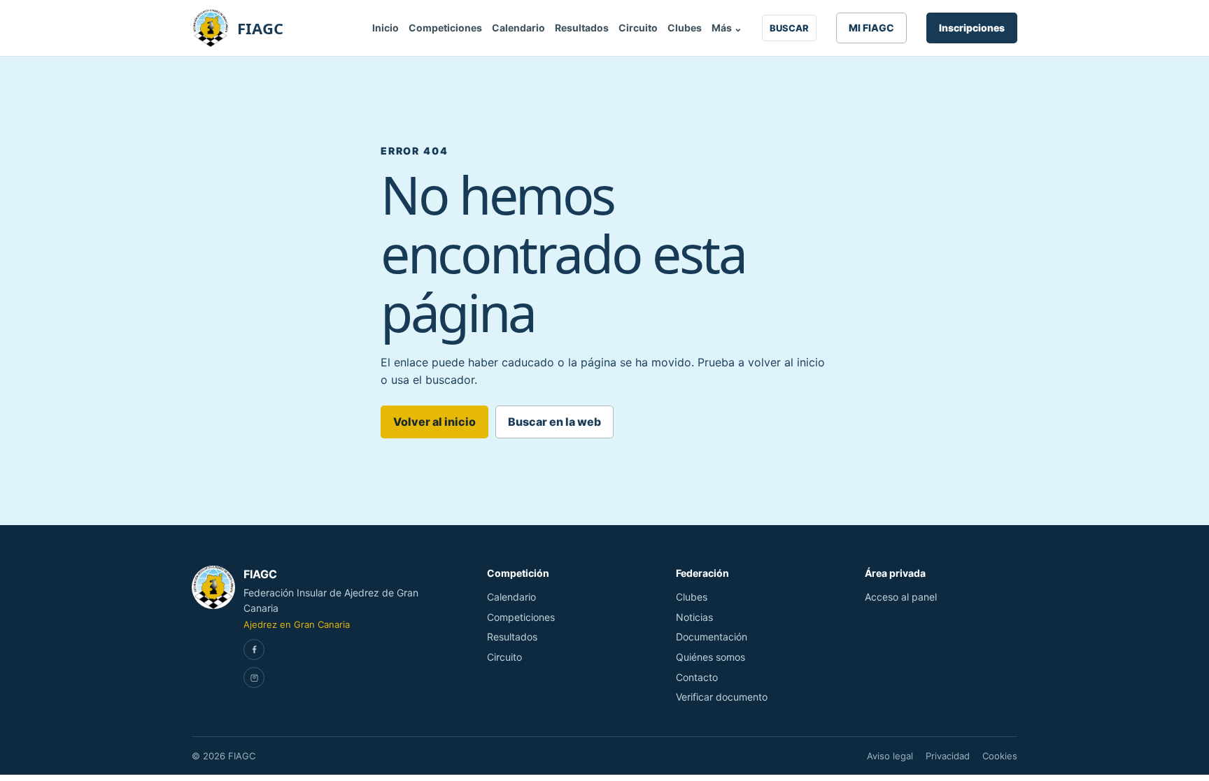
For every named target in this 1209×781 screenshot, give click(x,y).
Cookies (999, 755)
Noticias (694, 617)
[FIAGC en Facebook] (253, 649)
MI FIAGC (871, 28)
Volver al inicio (434, 422)
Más (727, 28)
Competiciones (445, 28)
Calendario (518, 28)
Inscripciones (972, 28)
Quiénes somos (710, 657)
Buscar (789, 28)
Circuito (638, 28)
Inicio (385, 28)
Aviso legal (890, 755)
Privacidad (948, 755)
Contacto (697, 677)
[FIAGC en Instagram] (253, 677)
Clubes (684, 28)
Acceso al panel (901, 597)
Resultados (582, 28)
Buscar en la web (554, 422)
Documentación (711, 637)
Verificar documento (722, 697)
